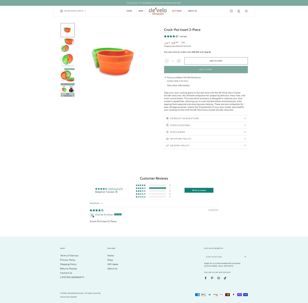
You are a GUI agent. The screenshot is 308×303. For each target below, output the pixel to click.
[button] (231, 11)
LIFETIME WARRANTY (72, 277)
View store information (178, 85)
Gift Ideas (112, 264)
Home (110, 255)
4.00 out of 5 (115, 188)
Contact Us (66, 272)
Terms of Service (69, 255)
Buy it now (206, 69)
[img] (97, 210)
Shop (110, 259)
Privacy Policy (67, 259)
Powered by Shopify (68, 297)
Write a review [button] (199, 190)
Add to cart (216, 61)
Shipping (167, 46)
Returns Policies (68, 268)
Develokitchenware (75, 293)
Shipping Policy (68, 264)
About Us (112, 268)
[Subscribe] (246, 256)
